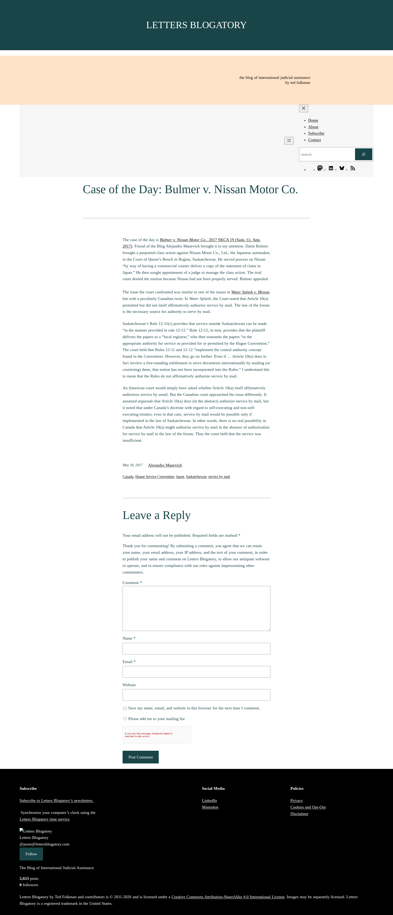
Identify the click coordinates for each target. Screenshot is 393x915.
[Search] (363, 154)
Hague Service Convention (154, 477)
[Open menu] (289, 141)
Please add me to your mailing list (156, 718)
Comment (132, 582)
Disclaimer (299, 813)
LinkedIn (209, 800)
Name (129, 638)
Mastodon (210, 807)
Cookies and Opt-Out (308, 807)
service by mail (219, 477)
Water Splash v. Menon (250, 292)
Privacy (296, 800)
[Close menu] (303, 108)
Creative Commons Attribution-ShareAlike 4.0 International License (228, 897)
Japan (180, 477)
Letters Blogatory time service (45, 819)
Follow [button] (31, 854)
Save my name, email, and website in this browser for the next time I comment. (194, 708)
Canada (128, 477)
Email (129, 661)
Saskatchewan (196, 477)
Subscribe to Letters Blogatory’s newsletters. (56, 800)
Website (129, 685)
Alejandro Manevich (165, 465)
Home (313, 120)
